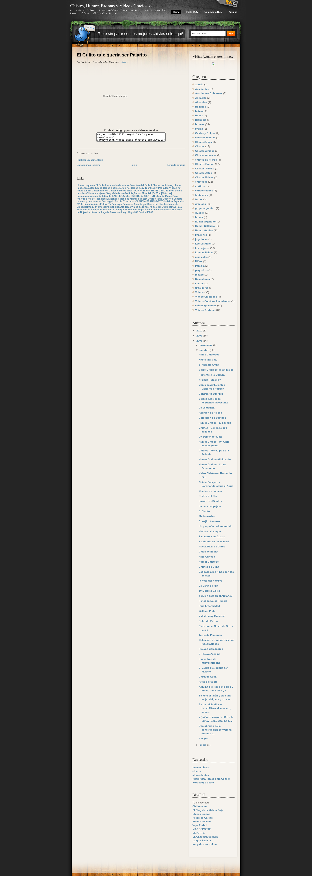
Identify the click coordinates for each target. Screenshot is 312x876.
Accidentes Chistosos (208, 93)
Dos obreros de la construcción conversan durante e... (215, 729)
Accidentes (202, 89)
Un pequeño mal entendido (215, 526)
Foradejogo (83, 196)
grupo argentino (205, 208)
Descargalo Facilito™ (113, 201)
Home (176, 12)
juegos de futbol (99, 196)
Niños (198, 261)
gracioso (200, 203)
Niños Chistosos (209, 354)
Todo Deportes (165, 198)
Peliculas (163, 188)
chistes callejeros (206, 159)
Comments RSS (213, 12)
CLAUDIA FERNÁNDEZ (148, 201)
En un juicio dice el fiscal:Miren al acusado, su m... (215, 708)
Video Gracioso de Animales (216, 369)
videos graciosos (205, 305)
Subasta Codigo (147, 198)
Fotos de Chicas (202, 817)
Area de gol (140, 204)
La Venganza (206, 407)
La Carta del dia (208, 585)
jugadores (201, 239)
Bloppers (200, 119)
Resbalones (202, 279)
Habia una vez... (208, 359)
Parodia (200, 265)
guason (200, 212)
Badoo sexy (137, 188)
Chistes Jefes (203, 172)
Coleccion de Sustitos (212, 417)
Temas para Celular (218, 778)
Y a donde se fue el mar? (214, 541)
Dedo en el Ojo (208, 496)
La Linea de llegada (98, 212)
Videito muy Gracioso (212, 616)
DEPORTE (198, 832)
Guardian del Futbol (140, 185)
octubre (205, 350)
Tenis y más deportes (137, 207)
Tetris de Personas (210, 634)
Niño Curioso (207, 556)
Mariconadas (207, 516)
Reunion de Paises (210, 412)
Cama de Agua (207, 676)
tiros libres (201, 287)
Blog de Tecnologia (97, 198)
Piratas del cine (201, 821)
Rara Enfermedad (209, 605)
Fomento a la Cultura (212, 374)
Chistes (200, 146)
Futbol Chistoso (209, 561)
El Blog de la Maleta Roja (207, 810)
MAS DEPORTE (201, 829)
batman (199, 111)
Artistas (130, 201)
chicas (177, 185)
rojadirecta (199, 778)
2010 (199, 330)
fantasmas (201, 195)
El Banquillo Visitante (100, 209)
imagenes (201, 234)
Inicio (134, 165)
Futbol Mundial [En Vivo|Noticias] (153, 193)
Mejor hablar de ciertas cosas (154, 209)
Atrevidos (201, 102)
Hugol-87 (133, 212)
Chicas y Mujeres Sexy (99, 193)
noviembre (206, 345)
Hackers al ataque (210, 531)
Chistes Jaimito (204, 168)
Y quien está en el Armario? (216, 595)
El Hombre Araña (209, 364)
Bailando (200, 106)
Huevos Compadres (211, 648)
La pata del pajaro (210, 506)
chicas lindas (200, 775)
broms (199, 128)
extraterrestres (204, 190)
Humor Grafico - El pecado (215, 422)
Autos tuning (84, 190)
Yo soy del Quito (158, 207)
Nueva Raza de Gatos (212, 546)
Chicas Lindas (201, 813)
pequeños (201, 270)
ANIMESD (160, 190)
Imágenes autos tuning (89, 188)
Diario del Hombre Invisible (162, 204)
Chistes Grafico (204, 164)
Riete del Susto (208, 681)
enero (203, 744)
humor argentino (205, 221)
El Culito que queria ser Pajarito (112, 55)
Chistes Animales (205, 155)
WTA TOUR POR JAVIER (140, 190)
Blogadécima (84, 207)
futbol (199, 199)
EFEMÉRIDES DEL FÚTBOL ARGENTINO (132, 196)
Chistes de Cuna (209, 566)
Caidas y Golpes (205, 133)
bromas (199, 124)
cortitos (200, 186)
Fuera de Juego (118, 212)
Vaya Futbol (199, 825)
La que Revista (201, 840)
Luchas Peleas (204, 252)
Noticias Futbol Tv (100, 204)
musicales (201, 256)
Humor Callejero (205, 225)
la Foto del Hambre (210, 580)
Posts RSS (192, 12)
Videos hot (175, 188)
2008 (199, 340)
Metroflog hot (122, 188)
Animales (201, 97)
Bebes (199, 115)
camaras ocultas (205, 137)
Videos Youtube (205, 310)
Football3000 (146, 212)
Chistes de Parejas (210, 491)
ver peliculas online (204, 844)
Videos (124, 62)
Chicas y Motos (117, 190)
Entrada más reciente (88, 165)
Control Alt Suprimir (211, 393)
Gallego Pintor (207, 611)
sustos (199, 283)
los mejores (202, 248)
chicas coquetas (86, 185)
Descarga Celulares (122, 204)
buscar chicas (201, 767)
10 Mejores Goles (209, 590)
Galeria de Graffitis (122, 193)
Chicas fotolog (100, 190)
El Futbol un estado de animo (112, 185)
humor (199, 217)
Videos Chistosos (206, 296)
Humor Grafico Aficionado (215, 459)
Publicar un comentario (90, 160)
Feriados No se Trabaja (213, 600)
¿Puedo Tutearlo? (210, 379)
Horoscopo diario (203, 782)
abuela (199, 84)
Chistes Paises (204, 177)
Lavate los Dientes (210, 501)
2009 (199, 335)
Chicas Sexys (203, 142)
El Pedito (204, 511)
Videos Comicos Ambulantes (213, 301)
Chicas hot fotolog (163, 185)
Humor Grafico (204, 230)
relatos (199, 274)
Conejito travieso (209, 521)
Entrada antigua (176, 165)
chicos (196, 771)
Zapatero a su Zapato (212, 536)
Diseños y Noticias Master (122, 198)
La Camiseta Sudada (205, 836)
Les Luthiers (203, 243)
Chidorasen (199, 806)
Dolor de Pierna (208, 621)
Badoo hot (109, 188)
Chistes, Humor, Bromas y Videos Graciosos (111, 5)
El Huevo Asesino (209, 653)
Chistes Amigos (204, 150)
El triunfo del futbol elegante (108, 207)
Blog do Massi (164, 196)
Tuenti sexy (151, 188)
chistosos (201, 181)
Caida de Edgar (208, 551)
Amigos (233, 12)
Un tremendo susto (210, 436)
